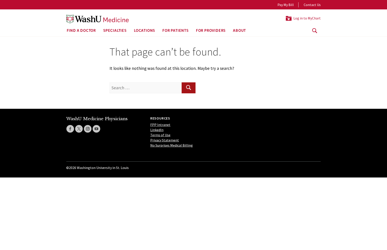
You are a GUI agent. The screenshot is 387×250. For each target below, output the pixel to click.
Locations (144, 31)
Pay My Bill (285, 4)
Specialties (115, 31)
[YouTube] (96, 129)
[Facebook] (70, 129)
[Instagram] (88, 129)
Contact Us (312, 4)
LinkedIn (156, 130)
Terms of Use (160, 135)
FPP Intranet (160, 124)
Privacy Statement (164, 140)
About (239, 31)
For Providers (211, 31)
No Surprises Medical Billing (171, 145)
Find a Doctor (81, 31)
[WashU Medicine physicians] (97, 19)
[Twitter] (79, 129)
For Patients (175, 31)
